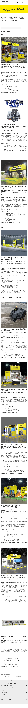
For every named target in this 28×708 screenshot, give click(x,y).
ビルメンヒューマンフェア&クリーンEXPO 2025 (11, 297)
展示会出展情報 (5, 28)
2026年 (12, 28)
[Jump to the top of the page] (24, 705)
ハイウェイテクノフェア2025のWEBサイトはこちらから (13, 357)
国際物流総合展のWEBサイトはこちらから (10, 412)
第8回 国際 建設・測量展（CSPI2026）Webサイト (12, 222)
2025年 (18, 28)
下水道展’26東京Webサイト (7, 155)
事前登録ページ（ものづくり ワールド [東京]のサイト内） (13, 473)
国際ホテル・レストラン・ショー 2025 (10, 666)
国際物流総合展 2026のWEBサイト (9, 92)
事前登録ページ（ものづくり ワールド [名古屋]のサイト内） (14, 605)
